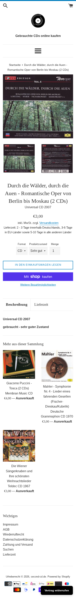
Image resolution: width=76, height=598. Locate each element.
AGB (6, 529)
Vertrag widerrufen (57, 590)
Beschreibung (16, 304)
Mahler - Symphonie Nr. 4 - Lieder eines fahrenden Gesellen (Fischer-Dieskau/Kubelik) (57, 396)
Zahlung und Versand (18, 544)
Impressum (10, 524)
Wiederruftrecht (13, 534)
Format (22, 244)
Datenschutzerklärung (18, 539)
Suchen (8, 549)
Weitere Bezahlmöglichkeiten (38, 284)
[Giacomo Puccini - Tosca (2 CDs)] (19, 364)
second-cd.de (38, 576)
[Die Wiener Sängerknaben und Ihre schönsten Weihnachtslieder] (19, 446)
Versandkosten (48, 222)
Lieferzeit (41, 304)
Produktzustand (38, 244)
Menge (55, 244)
